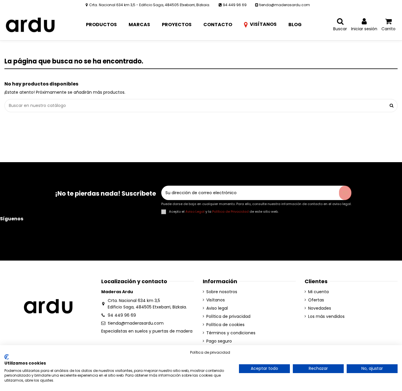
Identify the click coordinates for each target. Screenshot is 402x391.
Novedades (319, 308)
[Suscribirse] (345, 193)
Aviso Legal (195, 211)
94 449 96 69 (122, 315)
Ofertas (316, 300)
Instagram (10, 233)
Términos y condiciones (230, 333)
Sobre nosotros (221, 292)
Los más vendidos (326, 316)
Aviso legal (217, 308)
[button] (101, 24)
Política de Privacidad (230, 211)
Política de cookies (225, 325)
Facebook (10, 227)
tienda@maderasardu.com (136, 323)
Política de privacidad (228, 316)
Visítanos (215, 300)
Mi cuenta (318, 292)
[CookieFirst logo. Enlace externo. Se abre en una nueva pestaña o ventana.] (6, 357)
